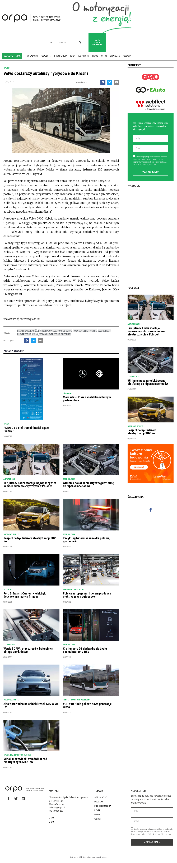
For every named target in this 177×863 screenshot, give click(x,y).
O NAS (50, 42)
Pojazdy (44, 56)
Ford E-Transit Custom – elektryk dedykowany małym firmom (24, 595)
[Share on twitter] (109, 82)
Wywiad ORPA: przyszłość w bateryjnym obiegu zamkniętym (28, 650)
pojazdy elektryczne (85, 330)
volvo (35, 334)
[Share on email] (116, 82)
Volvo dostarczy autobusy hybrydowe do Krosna (45, 73)
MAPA (51, 822)
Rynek (72, 56)
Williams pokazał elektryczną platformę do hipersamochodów (88, 484)
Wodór (104, 56)
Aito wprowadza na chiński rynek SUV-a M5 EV (30, 705)
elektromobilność (27, 330)
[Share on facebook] (102, 82)
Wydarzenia (115, 56)
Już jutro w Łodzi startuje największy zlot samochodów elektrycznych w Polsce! (29, 484)
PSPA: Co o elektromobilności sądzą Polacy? (26, 429)
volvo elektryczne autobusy (55, 334)
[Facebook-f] (150, 509)
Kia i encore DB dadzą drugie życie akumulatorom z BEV (85, 650)
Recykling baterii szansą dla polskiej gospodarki (86, 539)
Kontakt (63, 42)
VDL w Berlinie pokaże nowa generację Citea (87, 705)
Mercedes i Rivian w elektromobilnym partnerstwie (87, 398)
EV (39, 330)
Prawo (95, 56)
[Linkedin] (23, 798)
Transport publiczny (73, 589)
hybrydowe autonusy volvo (56, 330)
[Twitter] (16, 798)
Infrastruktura (60, 56)
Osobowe (7, 534)
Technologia (83, 56)
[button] (12, 56)
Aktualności (32, 56)
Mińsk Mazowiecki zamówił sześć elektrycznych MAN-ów (25, 760)
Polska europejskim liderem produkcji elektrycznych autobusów (87, 595)
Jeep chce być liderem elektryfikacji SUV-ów (30, 539)
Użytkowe (67, 393)
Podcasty (127, 56)
